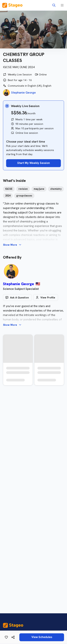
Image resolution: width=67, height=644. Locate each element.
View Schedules (41, 637)
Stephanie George (18, 283)
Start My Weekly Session (33, 163)
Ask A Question (19, 297)
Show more (10, 244)
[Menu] (62, 5)
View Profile (47, 297)
